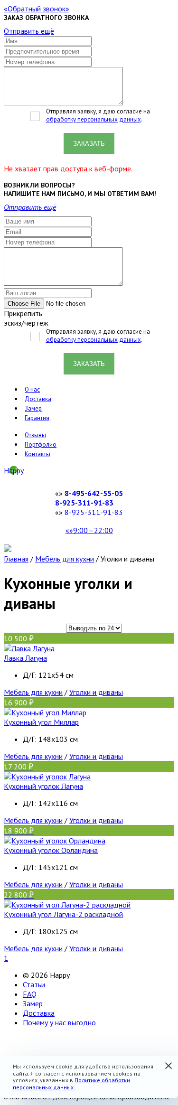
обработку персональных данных (93, 119)
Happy (14, 470)
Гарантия (37, 418)
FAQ (30, 994)
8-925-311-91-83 (84, 502)
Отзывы (35, 435)
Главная (16, 558)
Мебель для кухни (64, 558)
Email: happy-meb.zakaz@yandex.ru (61, 1039)
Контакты (37, 454)
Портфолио (40, 444)
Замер (33, 408)
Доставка (38, 399)
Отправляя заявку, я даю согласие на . (98, 115)
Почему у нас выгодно (59, 1022)
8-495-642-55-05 (94, 493)
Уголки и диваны (96, 692)
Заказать (89, 143)
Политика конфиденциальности (56, 1049)
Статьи (34, 984)
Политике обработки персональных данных (71, 1083)
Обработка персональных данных (75, 1053)
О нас (32, 389)
